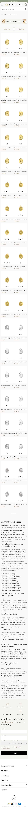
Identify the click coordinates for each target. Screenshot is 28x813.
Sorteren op (7, 29)
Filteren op (21, 29)
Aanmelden (14, 753)
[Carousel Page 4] (9, 191)
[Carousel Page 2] (7, 48)
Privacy (18, 806)
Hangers (7, 14)
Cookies (24, 806)
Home (2, 14)
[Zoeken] (25, 9)
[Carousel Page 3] (7, 191)
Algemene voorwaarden (8, 806)
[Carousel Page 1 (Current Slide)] (6, 48)
